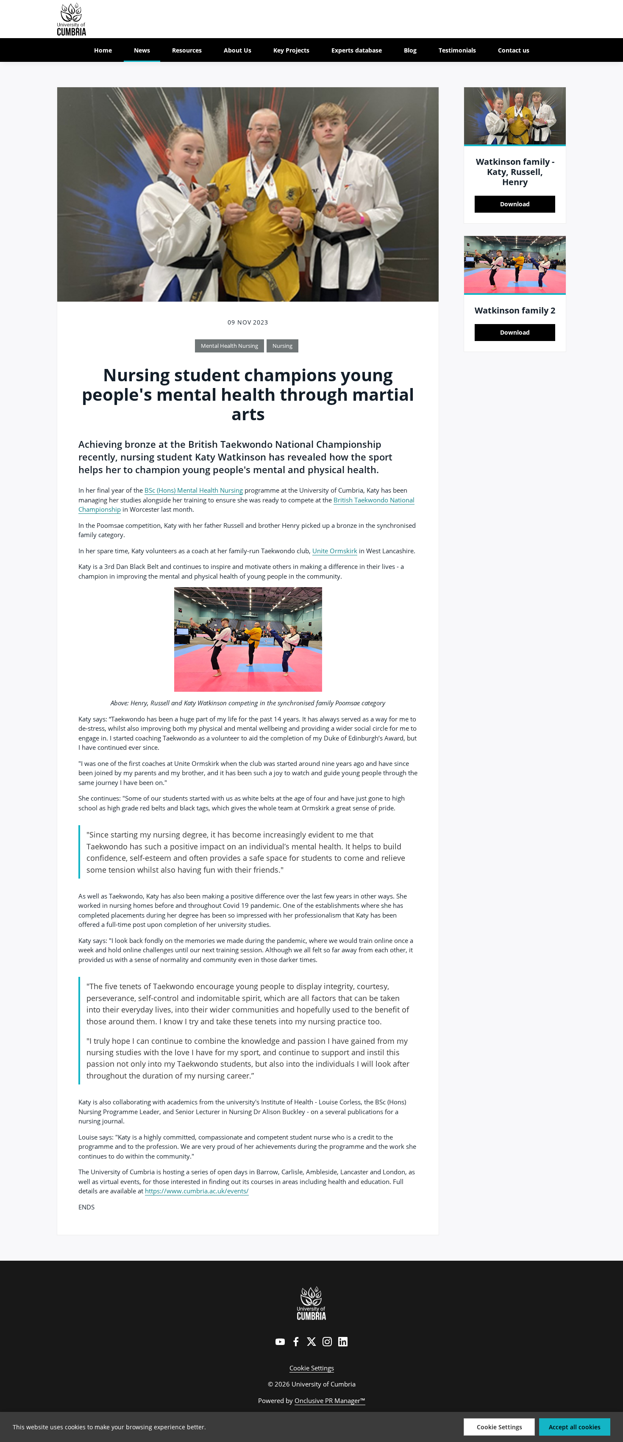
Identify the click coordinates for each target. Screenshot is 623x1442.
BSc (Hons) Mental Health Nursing (194, 490)
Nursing (282, 345)
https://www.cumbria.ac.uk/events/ (197, 1191)
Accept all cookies (575, 1427)
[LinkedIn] (343, 1341)
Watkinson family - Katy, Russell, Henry (515, 172)
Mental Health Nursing (229, 345)
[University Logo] (311, 1303)
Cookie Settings (311, 1368)
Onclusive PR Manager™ (330, 1400)
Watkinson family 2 (515, 310)
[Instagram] (327, 1341)
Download (515, 204)
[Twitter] (311, 1341)
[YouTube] (280, 1341)
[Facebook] (295, 1341)
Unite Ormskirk (334, 550)
